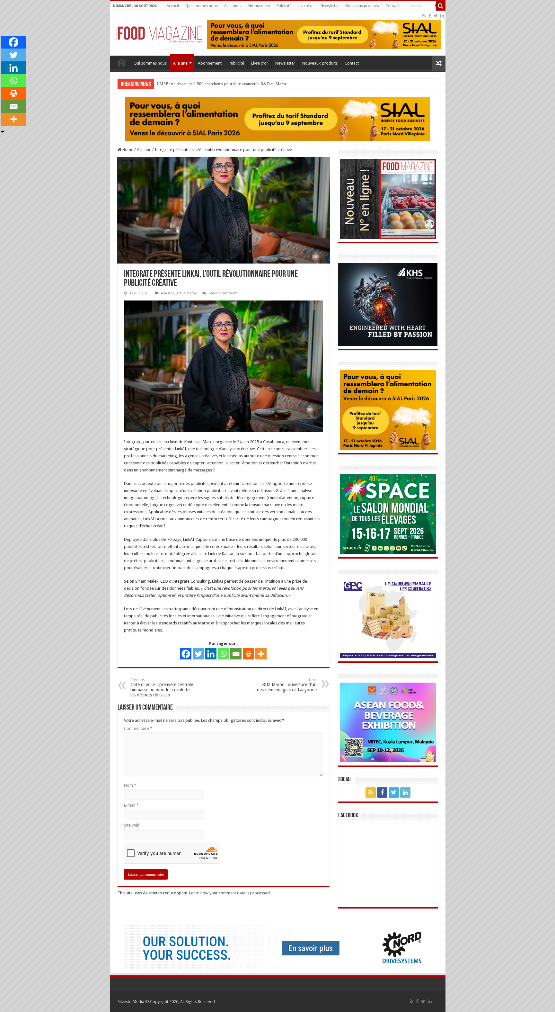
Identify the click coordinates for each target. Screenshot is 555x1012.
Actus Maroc (186, 293)
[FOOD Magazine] (160, 32)
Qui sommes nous (201, 6)
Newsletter (330, 6)
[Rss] (424, 16)
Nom (130, 785)
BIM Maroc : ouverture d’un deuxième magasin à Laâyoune (287, 685)
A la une (231, 6)
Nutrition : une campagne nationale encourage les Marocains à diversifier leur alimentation (236, 83)
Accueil (173, 6)
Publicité (284, 6)
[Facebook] (430, 16)
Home (127, 150)
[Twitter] (435, 16)
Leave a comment (223, 293)
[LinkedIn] (442, 16)
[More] (261, 654)
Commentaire (138, 728)
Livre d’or (306, 6)
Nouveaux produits (362, 6)
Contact (392, 6)
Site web (132, 825)
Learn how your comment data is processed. (230, 893)
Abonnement (259, 6)
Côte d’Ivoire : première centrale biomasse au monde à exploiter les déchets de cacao (161, 688)
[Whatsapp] (223, 654)
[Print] (248, 654)
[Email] (236, 654)
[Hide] (2, 131)
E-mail (131, 805)
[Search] (440, 6)
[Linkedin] (210, 654)
